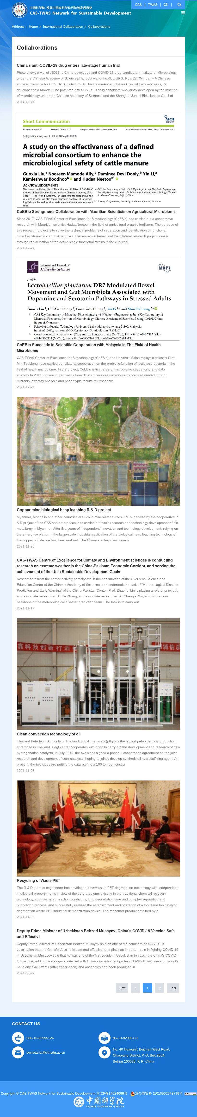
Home (33, 26)
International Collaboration (63, 26)
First (122, 988)
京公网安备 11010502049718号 (159, 1093)
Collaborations (99, 26)
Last (173, 988)
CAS (138, 5)
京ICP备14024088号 (111, 1093)
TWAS (152, 5)
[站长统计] (191, 1093)
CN (166, 5)
